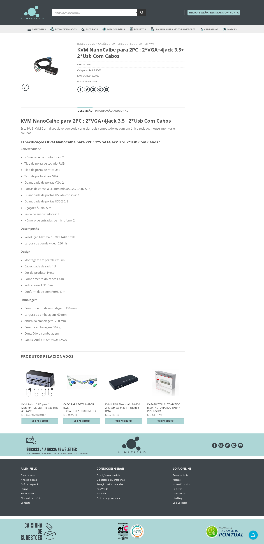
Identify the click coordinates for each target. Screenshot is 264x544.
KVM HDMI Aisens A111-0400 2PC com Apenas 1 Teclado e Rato (122, 408)
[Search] (141, 12)
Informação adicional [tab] (111, 110)
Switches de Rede (123, 43)
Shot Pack (92, 29)
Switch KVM (146, 43)
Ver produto (40, 421)
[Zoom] (25, 87)
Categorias (39, 29)
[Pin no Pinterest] (100, 89)
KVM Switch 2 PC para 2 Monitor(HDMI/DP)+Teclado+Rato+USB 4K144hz (44, 408)
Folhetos (140, 29)
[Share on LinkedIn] (106, 89)
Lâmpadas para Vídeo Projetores (175, 29)
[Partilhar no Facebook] (80, 89)
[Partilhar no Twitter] (87, 89)
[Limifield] (32, 12)
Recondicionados (65, 29)
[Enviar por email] (93, 89)
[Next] (184, 395)
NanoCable (91, 81)
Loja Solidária (116, 29)
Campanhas (211, 29)
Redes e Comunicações (92, 43)
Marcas (232, 29)
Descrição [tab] (85, 110)
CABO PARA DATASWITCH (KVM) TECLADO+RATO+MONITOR (79, 408)
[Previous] (21, 395)
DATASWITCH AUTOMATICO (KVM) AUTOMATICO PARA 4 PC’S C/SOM (163, 408)
